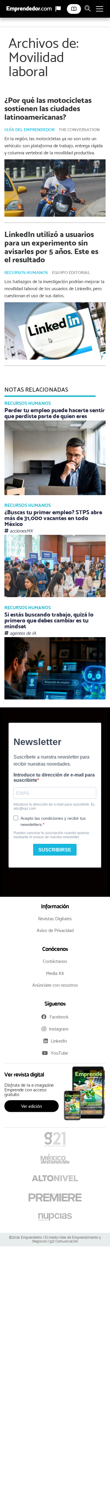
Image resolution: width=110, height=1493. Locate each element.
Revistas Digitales (55, 918)
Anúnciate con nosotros (55, 985)
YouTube (59, 1053)
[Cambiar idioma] (58, 9)
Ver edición (31, 1106)
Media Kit (55, 973)
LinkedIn (59, 1041)
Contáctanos (55, 961)
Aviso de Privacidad (55, 930)
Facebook (59, 1017)
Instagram (58, 1029)
